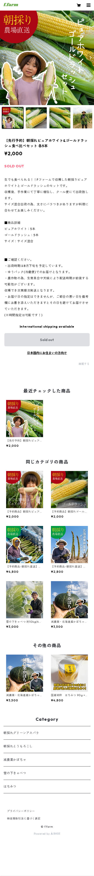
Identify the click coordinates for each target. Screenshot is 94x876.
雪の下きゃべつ (14, 773)
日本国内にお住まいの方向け (47, 353)
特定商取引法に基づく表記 (24, 818)
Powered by (42, 833)
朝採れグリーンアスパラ (21, 733)
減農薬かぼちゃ (14, 760)
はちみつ (9, 786)
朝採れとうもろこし (18, 746)
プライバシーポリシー (21, 811)
